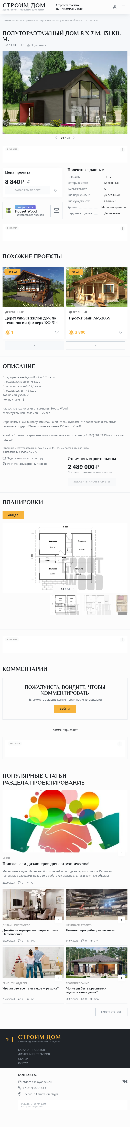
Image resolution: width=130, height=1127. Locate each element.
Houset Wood (26, 211)
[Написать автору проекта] (56, 210)
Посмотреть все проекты (29, 215)
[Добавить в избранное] (55, 190)
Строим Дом (24, 7)
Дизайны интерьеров (34, 1054)
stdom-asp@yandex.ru (37, 1082)
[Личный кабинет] (115, 7)
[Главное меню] (123, 7)
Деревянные (14, 312)
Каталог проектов (31, 1050)
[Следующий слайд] (95, 345)
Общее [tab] (13, 515)
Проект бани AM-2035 (89, 318)
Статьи (23, 1059)
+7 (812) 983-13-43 (34, 1088)
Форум (23, 1063)
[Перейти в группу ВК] (124, 1081)
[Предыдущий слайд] (34, 345)
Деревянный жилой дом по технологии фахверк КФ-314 (31, 320)
